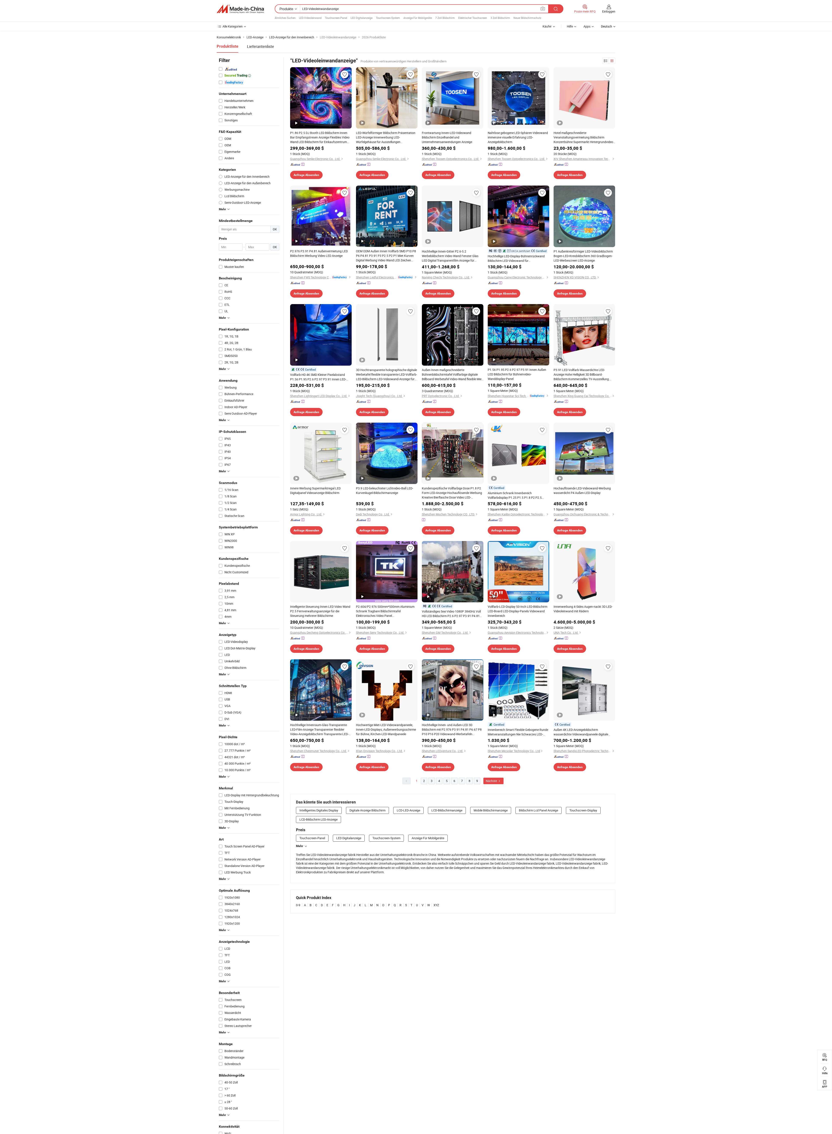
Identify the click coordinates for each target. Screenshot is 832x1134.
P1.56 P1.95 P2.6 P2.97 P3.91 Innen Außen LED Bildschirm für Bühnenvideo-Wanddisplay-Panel (517, 374)
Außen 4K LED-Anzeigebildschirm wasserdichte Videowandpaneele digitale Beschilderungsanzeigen (581, 732)
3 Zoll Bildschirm (500, 18)
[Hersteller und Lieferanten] (240, 8)
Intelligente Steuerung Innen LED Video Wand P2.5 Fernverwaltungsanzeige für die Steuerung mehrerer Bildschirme (320, 611)
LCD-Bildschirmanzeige (446, 810)
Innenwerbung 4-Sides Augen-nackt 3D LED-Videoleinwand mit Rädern (583, 608)
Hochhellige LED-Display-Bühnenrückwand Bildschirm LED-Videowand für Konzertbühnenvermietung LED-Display (516, 258)
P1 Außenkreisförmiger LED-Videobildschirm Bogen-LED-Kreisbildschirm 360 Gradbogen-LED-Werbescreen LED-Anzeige (583, 255)
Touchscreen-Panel (336, 18)
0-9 (298, 905)
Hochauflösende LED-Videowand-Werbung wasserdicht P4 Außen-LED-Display (582, 490)
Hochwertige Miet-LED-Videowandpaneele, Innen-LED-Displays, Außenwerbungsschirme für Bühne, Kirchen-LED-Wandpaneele (386, 729)
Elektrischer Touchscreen (472, 18)
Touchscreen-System (388, 18)
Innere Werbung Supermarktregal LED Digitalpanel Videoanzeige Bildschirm (315, 490)
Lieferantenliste (260, 46)
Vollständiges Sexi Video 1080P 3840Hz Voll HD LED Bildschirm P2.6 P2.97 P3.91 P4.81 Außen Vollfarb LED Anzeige (451, 613)
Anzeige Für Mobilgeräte (417, 18)
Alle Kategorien (233, 26)
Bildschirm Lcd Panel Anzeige (538, 810)
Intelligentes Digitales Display (318, 810)
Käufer (547, 26)
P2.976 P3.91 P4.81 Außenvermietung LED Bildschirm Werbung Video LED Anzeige (319, 253)
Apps (586, 26)
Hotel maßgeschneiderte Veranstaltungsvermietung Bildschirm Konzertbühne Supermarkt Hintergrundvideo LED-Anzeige (583, 137)
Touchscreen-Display (583, 810)
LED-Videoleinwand (310, 18)
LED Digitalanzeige (361, 18)
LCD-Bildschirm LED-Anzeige (318, 819)
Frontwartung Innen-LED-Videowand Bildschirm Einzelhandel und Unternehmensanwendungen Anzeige (447, 137)
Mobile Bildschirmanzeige (491, 810)
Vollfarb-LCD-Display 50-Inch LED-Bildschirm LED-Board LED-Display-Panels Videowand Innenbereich (517, 611)
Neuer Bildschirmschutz (527, 18)
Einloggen (608, 11)
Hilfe (570, 26)
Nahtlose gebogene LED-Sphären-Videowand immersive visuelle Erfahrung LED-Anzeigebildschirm (518, 137)
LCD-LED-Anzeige (408, 810)
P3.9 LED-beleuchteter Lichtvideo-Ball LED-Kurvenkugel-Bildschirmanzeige (384, 490)
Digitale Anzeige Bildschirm (367, 810)
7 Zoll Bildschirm (445, 18)
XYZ (436, 905)
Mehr (299, 846)
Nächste (492, 781)
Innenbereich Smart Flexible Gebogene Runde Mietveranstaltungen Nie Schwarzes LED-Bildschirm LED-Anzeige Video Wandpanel (518, 732)
